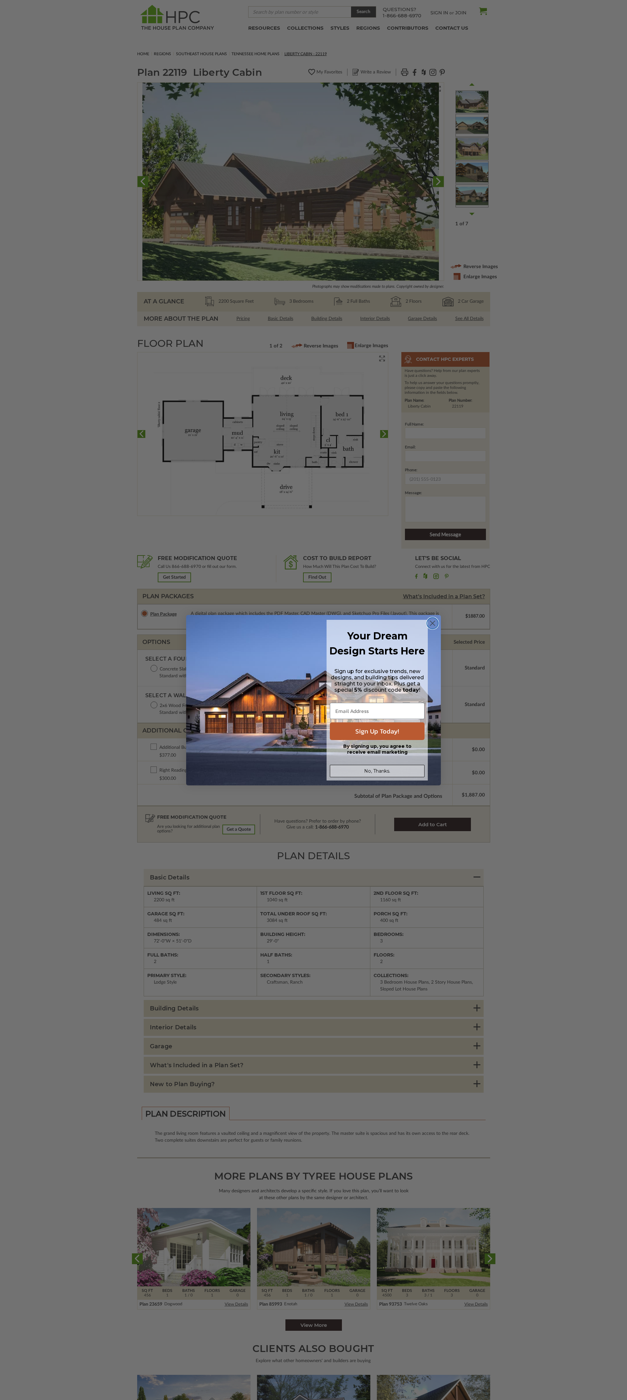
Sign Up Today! (377, 731)
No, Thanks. (377, 771)
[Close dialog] (432, 623)
